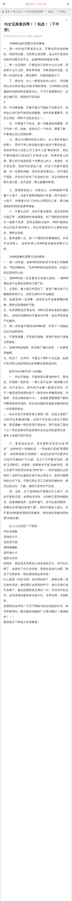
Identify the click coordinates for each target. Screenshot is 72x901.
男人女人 (18, 11)
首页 (7, 11)
